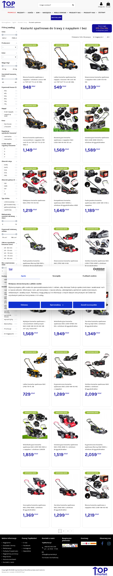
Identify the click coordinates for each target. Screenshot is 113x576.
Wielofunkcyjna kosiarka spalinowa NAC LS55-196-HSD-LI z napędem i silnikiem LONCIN (35, 447)
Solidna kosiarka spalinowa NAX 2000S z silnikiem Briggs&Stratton (97, 386)
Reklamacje (7, 548)
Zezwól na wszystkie (89, 305)
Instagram (27, 548)
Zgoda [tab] (23, 276)
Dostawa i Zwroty (9, 546)
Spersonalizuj (55, 305)
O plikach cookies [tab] (90, 276)
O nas (25, 543)
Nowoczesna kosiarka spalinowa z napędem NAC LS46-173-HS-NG (97, 79)
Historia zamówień (9, 559)
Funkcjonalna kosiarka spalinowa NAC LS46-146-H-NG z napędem (97, 203)
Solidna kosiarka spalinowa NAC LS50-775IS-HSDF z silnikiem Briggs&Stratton (97, 263)
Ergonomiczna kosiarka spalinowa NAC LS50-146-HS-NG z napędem (66, 386)
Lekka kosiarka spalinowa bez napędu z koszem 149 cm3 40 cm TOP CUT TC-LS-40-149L (65, 79)
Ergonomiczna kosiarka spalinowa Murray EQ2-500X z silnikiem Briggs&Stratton (96, 447)
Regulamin (7, 543)
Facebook (26, 546)
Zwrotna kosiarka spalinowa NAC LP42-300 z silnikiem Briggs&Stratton (64, 507)
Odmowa (24, 305)
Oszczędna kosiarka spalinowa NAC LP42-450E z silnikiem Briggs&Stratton (34, 507)
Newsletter (27, 551)
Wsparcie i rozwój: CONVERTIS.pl (13, 572)
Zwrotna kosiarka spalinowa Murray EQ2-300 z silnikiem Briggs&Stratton (95, 323)
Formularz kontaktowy (50, 558)
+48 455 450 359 (51, 548)
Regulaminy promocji (10, 554)
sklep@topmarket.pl (49, 554)
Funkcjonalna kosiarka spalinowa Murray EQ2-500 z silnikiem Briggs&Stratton (33, 263)
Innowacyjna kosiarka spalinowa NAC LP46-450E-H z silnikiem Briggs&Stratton (66, 447)
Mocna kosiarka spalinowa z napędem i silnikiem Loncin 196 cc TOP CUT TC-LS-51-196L (34, 79)
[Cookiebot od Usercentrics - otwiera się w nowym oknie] (95, 269)
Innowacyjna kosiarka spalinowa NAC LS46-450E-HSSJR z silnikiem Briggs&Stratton (97, 140)
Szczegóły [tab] (57, 276)
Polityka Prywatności (10, 551)
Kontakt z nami (8, 562)
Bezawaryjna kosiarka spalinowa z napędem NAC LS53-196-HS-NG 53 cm (63, 140)
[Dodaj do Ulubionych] (47, 45)
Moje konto (7, 557)
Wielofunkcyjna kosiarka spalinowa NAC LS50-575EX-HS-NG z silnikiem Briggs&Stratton (66, 323)
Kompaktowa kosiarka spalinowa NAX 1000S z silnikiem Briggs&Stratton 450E (66, 203)
